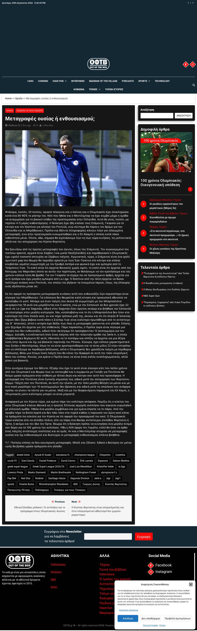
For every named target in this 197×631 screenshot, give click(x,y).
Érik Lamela (86, 460)
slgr (108, 478)
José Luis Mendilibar (80, 466)
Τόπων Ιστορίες (114, 89)
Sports (142, 81)
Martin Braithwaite (61, 472)
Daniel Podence (47, 460)
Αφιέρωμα (155, 199)
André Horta (23, 454)
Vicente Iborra (26, 484)
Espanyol (103, 460)
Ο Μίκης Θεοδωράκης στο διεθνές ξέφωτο (166, 289)
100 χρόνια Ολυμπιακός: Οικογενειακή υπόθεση (161, 182)
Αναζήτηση (147, 109)
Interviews (77, 81)
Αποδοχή (128, 618)
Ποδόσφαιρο (42, 490)
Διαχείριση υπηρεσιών (128, 610)
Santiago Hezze (56, 478)
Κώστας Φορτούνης (116, 484)
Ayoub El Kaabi (43, 454)
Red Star (25, 478)
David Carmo (68, 460)
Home (8, 98)
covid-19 (12, 460)
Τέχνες (93, 89)
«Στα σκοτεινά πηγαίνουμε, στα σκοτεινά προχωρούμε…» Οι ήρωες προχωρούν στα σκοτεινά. (169, 235)
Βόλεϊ (54, 586)
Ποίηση (154, 227)
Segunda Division (79, 478)
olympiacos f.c (109, 472)
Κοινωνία (79, 89)
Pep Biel (11, 478)
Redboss (12, 125)
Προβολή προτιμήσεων (178, 618)
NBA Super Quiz (173, 3)
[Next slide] (193, 3)
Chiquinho (105, 454)
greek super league (17, 466)
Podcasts (128, 81)
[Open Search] (194, 85)
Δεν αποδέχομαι (150, 618)
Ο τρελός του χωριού (115, 579)
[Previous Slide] (188, 3)
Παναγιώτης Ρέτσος (18, 490)
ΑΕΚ (75, 484)
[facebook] (186, 64)
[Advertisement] (98, 34)
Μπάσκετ (56, 571)
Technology (162, 81)
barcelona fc (63, 454)
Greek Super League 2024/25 (48, 466)
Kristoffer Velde (105, 466)
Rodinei (39, 478)
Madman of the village (103, 81)
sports (10, 484)
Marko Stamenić (37, 472)
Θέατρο (154, 244)
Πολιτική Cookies (150, 625)
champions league (84, 454)
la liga (122, 466)
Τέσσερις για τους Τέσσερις (29, 110)
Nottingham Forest (86, 472)
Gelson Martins (121, 460)
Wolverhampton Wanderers (53, 484)
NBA (53, 579)
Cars (30, 81)
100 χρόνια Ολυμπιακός (161, 140)
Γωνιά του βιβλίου (168, 213)
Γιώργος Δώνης (91, 484)
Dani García (28, 460)
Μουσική (167, 199)
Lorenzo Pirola (15, 472)
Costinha (120, 454)
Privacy (162, 625)
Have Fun (58, 81)
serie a (97, 478)
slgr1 (118, 478)
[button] (190, 584)
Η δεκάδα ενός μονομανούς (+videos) (163, 283)
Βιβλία (153, 213)
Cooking (43, 81)
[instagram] (192, 64)
